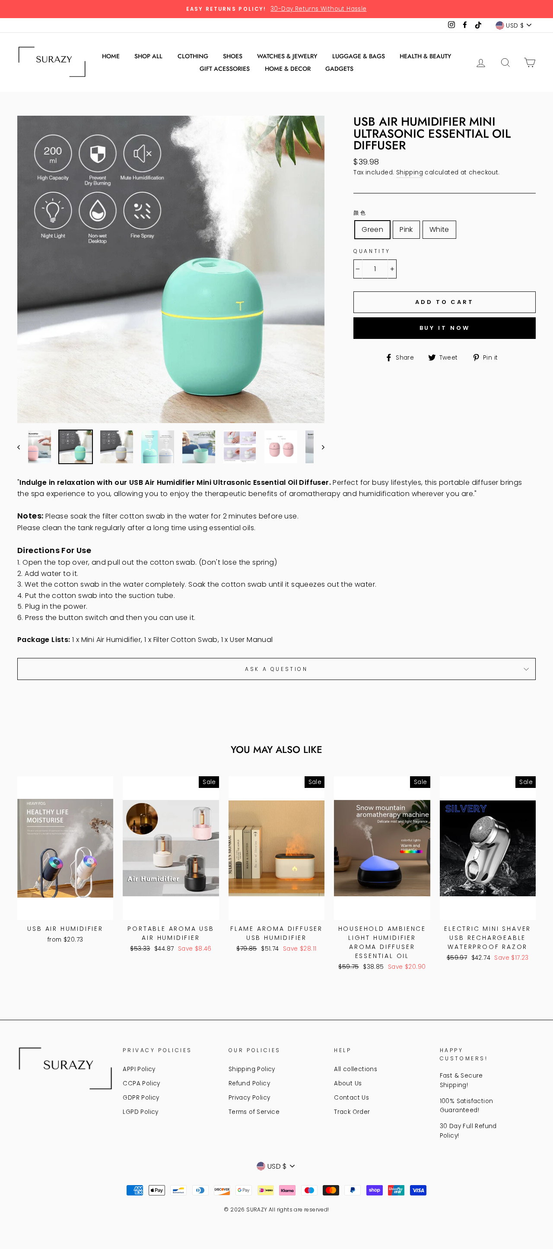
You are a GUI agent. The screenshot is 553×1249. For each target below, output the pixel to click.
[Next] (319, 447)
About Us (348, 1083)
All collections (355, 1069)
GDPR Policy (141, 1098)
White (439, 229)
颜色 (360, 212)
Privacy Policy (249, 1098)
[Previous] (22, 447)
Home (111, 56)
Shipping (409, 172)
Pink (406, 229)
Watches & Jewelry (287, 56)
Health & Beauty (425, 56)
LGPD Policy (140, 1112)
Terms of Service (254, 1112)
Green (372, 229)
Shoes (232, 56)
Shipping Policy (252, 1069)
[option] (276, 9)
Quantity (372, 251)
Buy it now (445, 328)
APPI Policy (139, 1069)
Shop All (148, 56)
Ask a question (276, 669)
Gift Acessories (225, 68)
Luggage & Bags (358, 56)
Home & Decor (288, 68)
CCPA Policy (141, 1083)
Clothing (193, 56)
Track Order (352, 1112)
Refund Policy (249, 1083)
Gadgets (339, 68)
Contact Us (351, 1098)
